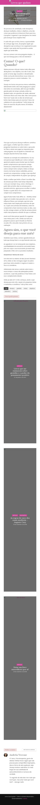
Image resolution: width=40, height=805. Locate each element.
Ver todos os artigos (29, 749)
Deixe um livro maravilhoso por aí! (20, 668)
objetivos (32, 288)
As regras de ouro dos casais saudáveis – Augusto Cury (20, 520)
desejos (12, 288)
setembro (7, 291)
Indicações (23, 515)
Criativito (24, 798)
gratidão (19, 288)
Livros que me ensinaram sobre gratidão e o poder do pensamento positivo (20, 372)
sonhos (15, 291)
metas (25, 288)
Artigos (19, 11)
